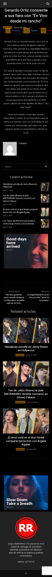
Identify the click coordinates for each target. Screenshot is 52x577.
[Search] (46, 166)
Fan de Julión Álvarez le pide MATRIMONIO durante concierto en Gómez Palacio (19, 198)
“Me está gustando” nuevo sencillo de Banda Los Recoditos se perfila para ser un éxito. (14, 298)
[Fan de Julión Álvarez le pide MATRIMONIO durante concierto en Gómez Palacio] (45, 198)
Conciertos (20, 402)
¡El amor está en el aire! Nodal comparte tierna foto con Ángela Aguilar (20, 211)
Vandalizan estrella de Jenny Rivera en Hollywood (20, 186)
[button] (48, 4)
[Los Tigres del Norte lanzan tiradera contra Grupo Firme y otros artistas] (45, 223)
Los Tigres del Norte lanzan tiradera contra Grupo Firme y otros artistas (19, 222)
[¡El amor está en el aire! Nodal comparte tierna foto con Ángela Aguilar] (45, 212)
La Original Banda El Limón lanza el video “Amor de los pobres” (38, 297)
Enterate (7, 27)
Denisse (23, 143)
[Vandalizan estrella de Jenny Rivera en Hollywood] (45, 186)
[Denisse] (10, 149)
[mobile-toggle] (5, 4)
